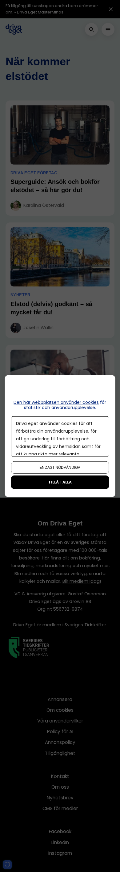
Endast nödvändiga (59, 467)
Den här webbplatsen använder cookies (56, 402)
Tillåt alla (60, 481)
